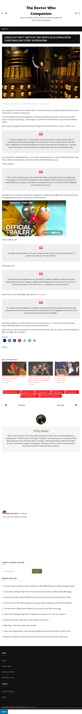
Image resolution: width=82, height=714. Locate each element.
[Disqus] (41, 483)
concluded (41, 294)
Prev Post (21, 405)
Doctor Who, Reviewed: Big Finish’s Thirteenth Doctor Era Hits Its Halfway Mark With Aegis (38, 592)
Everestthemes (32, 707)
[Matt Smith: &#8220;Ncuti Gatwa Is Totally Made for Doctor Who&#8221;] (14, 368)
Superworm (72, 392)
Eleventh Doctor (11, 392)
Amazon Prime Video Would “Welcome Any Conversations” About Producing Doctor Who (37, 597)
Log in (4, 661)
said (72, 126)
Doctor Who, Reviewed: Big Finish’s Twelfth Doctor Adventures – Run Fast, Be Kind (34, 614)
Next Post (60, 405)
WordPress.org (7, 677)
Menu (5, 29)
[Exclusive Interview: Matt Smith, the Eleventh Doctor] (67, 368)
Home (4, 697)
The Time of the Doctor (50, 396)
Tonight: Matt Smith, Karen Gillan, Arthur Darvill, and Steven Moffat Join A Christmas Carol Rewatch (39, 378)
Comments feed (8, 672)
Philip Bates (35, 104)
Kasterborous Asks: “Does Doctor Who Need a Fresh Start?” (26, 620)
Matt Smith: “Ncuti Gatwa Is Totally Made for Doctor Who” (13, 377)
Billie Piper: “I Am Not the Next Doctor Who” (20, 625)
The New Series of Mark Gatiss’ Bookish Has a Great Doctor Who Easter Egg (32, 608)
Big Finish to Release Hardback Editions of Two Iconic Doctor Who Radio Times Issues (36, 637)
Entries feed (6, 666)
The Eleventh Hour (29, 396)
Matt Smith (27, 392)
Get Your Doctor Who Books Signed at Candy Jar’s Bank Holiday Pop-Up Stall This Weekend (38, 603)
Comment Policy (8, 691)
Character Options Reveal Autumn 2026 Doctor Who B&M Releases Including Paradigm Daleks (39, 586)
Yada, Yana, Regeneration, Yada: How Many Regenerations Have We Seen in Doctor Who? (37, 631)
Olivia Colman (42, 392)
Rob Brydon (57, 392)
